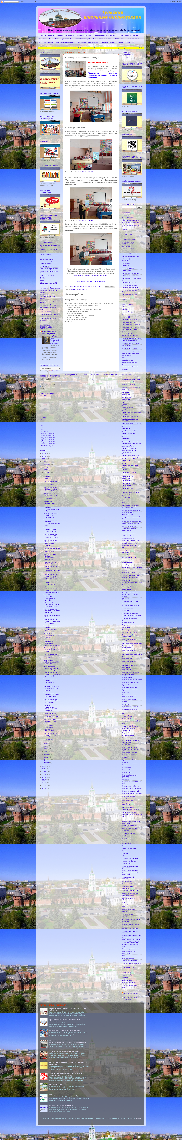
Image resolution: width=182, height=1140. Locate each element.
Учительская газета (46, 257)
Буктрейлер (126, 302)
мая (45, 751)
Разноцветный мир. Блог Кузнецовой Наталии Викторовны (50, 333)
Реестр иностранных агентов (131, 819)
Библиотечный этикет (129, 297)
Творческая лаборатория (130, 893)
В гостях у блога (127, 304)
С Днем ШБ (125, 838)
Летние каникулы (127, 608)
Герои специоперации (129, 348)
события (124, 856)
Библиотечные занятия (102, 39)
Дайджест (125, 405)
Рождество (125, 831)
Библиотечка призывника (130, 273)
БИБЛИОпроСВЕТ (128, 268)
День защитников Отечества (131, 423)
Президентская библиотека (131, 786)
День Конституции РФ (129, 431)
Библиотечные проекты (130, 287)
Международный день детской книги (129, 640)
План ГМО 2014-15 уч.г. (130, 752)
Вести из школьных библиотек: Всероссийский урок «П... (51, 508)
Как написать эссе (128, 538)
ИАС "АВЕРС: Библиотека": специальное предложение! (49, 728)
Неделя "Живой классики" (130, 685)
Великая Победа (127, 312)
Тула (123, 902)
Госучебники (126, 399)
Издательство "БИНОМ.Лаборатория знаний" (48, 296)
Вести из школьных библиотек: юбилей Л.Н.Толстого (50, 488)
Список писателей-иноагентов (128, 878)
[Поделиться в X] (110, 287)
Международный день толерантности (129, 657)
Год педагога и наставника (131, 387)
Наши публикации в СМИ (130, 682)
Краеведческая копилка (65, 42)
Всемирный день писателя (131, 324)
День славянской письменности (127, 477)
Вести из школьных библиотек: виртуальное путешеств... (50, 542)
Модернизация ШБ (128, 674)
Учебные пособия (128, 914)
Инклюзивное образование (131, 510)
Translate (55, 371)
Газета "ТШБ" (126, 346)
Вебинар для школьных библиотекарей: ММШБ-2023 (51, 549)
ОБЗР (123, 713)
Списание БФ (126, 863)
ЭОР (123, 987)
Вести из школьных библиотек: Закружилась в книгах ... (51, 569)
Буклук (124, 299)
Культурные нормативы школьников (130, 602)
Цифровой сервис (128, 958)
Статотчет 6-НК (127, 884)
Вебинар (125, 309)
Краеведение (126, 589)
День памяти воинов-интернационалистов (129, 449)
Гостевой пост (126, 397)
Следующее (71, 374)
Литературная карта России (131, 615)
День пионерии (127, 453)
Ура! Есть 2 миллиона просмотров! (61, 1105)
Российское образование (48, 249)
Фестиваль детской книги (130, 949)
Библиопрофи (126, 271)
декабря (47, 464)
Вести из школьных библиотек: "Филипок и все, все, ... (51, 610)
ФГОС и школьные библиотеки (127, 39)
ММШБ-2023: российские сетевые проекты (51, 635)
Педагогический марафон (130, 750)
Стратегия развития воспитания (128, 887)
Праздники (125, 779)
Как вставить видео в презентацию (129, 529)
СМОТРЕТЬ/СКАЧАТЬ (86, 172)
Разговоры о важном (129, 812)
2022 (44, 766)
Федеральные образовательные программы (132, 927)
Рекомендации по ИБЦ (129, 825)
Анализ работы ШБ (128, 239)
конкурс (124, 570)
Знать (123, 502)
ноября (46, 467)
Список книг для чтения (130, 870)
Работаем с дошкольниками (112, 42)
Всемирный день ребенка (130, 327)
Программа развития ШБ (130, 791)
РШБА (42, 280)
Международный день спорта (132, 654)
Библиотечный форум (129, 294)
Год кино (125, 369)
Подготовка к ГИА (128, 760)
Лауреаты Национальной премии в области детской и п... (50, 708)
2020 (44, 771)
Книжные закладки (128, 562)
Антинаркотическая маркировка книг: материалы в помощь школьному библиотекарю (66, 1074)
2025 (44, 456)
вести (123, 314)
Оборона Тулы (127, 716)
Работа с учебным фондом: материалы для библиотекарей (51, 604)
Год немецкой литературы (131, 379)
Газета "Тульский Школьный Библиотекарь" (72, 39)
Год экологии (126, 394)
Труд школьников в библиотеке (128, 899)
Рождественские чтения (130, 828)
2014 (44, 788)
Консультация (126, 580)
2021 (44, 769)
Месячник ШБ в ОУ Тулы (130, 672)
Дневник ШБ (126, 495)
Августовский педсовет (129, 232)
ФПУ (123, 955)
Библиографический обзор (131, 256)
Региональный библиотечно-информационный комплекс (50, 315)
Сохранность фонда (129, 861)
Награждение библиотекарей (132, 680)
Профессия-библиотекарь (128, 35)
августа (46, 743)
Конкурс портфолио (128, 572)
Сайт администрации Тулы (49, 269)
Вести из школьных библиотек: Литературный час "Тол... (50, 628)
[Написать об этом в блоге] (108, 287)
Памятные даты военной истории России (130, 741)
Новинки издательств (129, 699)
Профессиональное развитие (132, 793)
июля (46, 746)
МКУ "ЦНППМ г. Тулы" (47, 275)
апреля (46, 754)
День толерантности (129, 483)
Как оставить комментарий (131, 540)
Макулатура (126, 625)
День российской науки (130, 463)
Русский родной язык (129, 833)
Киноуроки (125, 552)
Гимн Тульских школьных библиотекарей (130, 354)
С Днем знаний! (48, 739)
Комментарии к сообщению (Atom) (89, 379)
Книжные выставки (128, 560)
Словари (125, 851)
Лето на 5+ (125, 610)
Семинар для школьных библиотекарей (51, 616)
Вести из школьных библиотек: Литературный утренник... (50, 583)
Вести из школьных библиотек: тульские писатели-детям (51, 694)
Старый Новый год (128, 881)
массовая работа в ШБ (129, 632)
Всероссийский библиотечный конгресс (130, 334)
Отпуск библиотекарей (129, 733)
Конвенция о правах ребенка (132, 567)
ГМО (123, 357)
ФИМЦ (42, 278)
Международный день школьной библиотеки (129, 662)
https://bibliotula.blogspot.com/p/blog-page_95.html (91, 275)
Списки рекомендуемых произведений (130, 867)
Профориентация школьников (128, 803)
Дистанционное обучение (130, 492)
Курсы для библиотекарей (131, 605)
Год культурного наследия (131, 372)
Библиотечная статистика (130, 276)
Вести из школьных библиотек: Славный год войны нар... (51, 655)
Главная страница (47, 35)
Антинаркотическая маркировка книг (128, 243)
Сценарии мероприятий (130, 890)
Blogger (138, 1118)
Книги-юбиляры (127, 555)
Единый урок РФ (45, 254)
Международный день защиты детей (129, 646)
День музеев (126, 438)
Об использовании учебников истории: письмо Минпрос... (51, 668)
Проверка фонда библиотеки (132, 788)
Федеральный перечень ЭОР (132, 935)
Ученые (124, 917)
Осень (124, 723)
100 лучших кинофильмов (130, 220)
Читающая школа (128, 967)
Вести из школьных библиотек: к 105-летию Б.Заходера (50, 535)
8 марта (124, 229)
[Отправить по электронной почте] (106, 287)
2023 (44, 462)
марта (46, 757)
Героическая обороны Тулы (131, 351)
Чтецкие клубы (127, 975)
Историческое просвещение (131, 521)
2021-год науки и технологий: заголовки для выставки (67, 1095)
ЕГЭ (123, 500)
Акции (124, 237)
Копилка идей (126, 587)
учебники (125, 911)
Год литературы (127, 374)
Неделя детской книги (129, 687)
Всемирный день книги (129, 322)
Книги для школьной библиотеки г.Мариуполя (50, 515)
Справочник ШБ (45, 39)
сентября (47, 472)
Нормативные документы (105, 35)
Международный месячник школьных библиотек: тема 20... (51, 649)
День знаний (126, 428)
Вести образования (46, 252)
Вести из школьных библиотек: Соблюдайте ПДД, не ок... (51, 522)
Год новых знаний (128, 382)
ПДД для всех (126, 744)
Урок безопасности (128, 909)
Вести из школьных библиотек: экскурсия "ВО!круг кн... (51, 621)
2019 (44, 774)
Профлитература (127, 800)
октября (47, 470)
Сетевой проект (127, 846)
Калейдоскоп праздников (88, 42)
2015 (44, 785)
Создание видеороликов (130, 858)
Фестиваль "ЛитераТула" (130, 942)
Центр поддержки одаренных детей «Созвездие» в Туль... (51, 714)
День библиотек (127, 410)
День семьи (126, 469)
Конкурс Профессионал (130, 577)
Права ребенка (127, 772)
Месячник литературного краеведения (130, 666)
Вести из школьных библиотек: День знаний (50, 735)
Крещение (125, 598)
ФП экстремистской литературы (128, 952)
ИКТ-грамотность (46, 42)
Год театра (125, 392)
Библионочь (126, 265)
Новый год (125, 704)
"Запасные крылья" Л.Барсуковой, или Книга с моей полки (55, 340)
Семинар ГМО (76, 289)
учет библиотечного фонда (131, 919)
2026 (44, 453)
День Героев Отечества (130, 416)
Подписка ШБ (126, 762)
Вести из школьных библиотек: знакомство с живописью (50, 557)
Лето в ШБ (130, 42)
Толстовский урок (128, 895)
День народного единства (130, 441)
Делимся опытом (127, 407)
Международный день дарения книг (129, 635)
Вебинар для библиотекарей (49, 502)
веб (123, 307)
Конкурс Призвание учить (130, 575)
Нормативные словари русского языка (129, 710)
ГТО (123, 402)
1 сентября (125, 215)
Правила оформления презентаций (129, 776)
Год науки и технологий (130, 377)
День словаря (126, 480)
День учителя (126, 485)
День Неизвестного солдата (131, 443)
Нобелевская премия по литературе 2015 (130, 695)
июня (46, 749)
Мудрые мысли (127, 677)
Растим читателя (46, 312)
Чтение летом (126, 972)
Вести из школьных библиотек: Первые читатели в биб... (50, 721)
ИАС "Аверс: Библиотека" (130, 505)
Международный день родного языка (129, 651)
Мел (41, 285)
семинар (125, 841)
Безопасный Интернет (129, 254)
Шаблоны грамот (127, 980)
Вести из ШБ (126, 317)
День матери (126, 436)
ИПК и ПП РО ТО (46, 266)
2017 (44, 780)
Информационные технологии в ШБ (128, 513)
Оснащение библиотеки (130, 726)
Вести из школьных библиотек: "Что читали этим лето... (50, 476)
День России (126, 460)
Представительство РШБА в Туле (50, 563)
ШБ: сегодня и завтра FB (48, 283)
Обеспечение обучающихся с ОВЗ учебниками (51, 662)
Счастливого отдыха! (56, 1084)
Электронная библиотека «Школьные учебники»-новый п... (51, 642)
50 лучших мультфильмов (130, 222)
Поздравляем (126, 767)
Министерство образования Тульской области (49, 262)
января (46, 762)
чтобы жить (125, 977)
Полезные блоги (127, 770)
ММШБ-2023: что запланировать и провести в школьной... (50, 496)
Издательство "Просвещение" (50, 288)
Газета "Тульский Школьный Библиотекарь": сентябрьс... (49, 597)
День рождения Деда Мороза (132, 458)
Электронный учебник (129, 985)
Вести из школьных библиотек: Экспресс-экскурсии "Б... (51, 674)
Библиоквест (126, 263)
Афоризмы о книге (128, 249)
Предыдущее (110, 374)
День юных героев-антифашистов (128, 489)
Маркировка (126, 627)
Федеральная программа (130, 924)
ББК (123, 251)
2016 (44, 783)
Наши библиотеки (84, 35)
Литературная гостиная (130, 613)
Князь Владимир (127, 565)
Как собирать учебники (129, 543)
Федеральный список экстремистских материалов (131, 938)
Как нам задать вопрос (129, 533)
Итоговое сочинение (129, 526)
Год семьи (125, 389)
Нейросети (125, 692)
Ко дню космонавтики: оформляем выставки (64, 1052)
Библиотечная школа (129, 282)
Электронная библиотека (130, 982)
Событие (85, 289)
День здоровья (127, 426)
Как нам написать (128, 535)
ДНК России (126, 497)
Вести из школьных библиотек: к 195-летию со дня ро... (50, 529)
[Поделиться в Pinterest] (114, 287)
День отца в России (128, 446)
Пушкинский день (128, 807)
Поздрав (124, 765)
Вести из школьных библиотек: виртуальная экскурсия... (50, 681)
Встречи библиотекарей (130, 340)
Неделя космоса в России (130, 690)
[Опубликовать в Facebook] (112, 287)
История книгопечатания (130, 523)
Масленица (125, 630)
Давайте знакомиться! (65, 35)
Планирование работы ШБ (131, 755)
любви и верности (128, 622)
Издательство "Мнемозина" (49, 305)
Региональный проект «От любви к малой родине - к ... (50, 688)
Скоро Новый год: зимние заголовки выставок (64, 1030)
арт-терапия (126, 246)
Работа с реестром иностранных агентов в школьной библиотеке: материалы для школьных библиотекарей (67, 1041)
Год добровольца (127, 360)
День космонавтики (128, 433)
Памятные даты (127, 738)
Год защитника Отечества (130, 367)
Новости (124, 701)
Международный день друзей (132, 643)
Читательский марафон (130, 960)
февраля (47, 760)
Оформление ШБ (128, 735)
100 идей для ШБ (128, 217)
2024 (44, 459)
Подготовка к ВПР (128, 757)
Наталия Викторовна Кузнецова (131, 994)
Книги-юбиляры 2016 (129, 557)
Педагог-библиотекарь (129, 747)
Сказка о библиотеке (129, 848)
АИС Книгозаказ (127, 234)
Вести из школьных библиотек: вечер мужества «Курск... (50, 576)
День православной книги (130, 455)
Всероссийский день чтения (131, 338)
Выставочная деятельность (131, 343)
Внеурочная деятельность (131, 319)
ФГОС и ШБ (126, 922)
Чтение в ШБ (126, 970)
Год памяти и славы (128, 384)
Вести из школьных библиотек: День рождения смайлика (51, 590)
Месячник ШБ (126, 669)
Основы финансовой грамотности (129, 729)
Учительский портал (47, 259)
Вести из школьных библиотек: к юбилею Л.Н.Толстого (51, 700)
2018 (44, 777)
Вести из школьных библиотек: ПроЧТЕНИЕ (50, 482)
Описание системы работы (131, 721)
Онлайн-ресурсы (127, 718)
